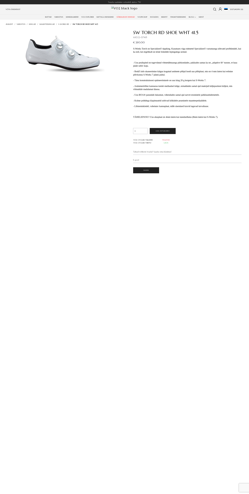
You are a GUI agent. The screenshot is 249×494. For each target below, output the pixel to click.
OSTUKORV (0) (236, 9)
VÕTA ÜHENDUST (13, 9)
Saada (146, 170)
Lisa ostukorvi (163, 131)
